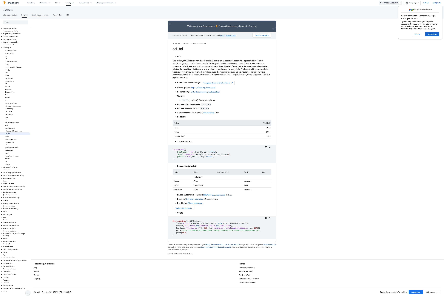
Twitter (36, 275)
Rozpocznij (432, 34)
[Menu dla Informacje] (50, 3)
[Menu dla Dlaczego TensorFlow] (116, 3)
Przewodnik (57, 15)
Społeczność (84, 3)
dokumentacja (208, 113)
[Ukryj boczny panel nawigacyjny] (28, 293)
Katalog (24, 15)
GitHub (426, 3)
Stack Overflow (244, 275)
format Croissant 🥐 (210, 26)
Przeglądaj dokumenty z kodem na (218, 83)
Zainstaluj (31, 3)
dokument (214, 195)
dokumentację (232, 26)
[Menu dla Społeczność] (91, 3)
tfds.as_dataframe (194, 203)
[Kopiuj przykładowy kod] (269, 146)
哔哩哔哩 (37, 279)
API (56, 3)
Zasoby (68, 3)
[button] (15, 28)
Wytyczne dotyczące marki (249, 279)
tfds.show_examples (194, 199)
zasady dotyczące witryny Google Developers (215, 247)
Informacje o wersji (246, 271)
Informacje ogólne (10, 15)
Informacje (43, 3)
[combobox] (390, 3)
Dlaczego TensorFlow (105, 3)
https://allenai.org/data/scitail (203, 88)
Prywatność (46, 292)
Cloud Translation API (228, 35)
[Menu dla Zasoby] (74, 3)
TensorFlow (176, 43)
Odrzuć (417, 34)
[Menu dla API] (60, 3)
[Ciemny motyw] (266, 146)
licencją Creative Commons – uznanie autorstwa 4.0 (222, 245)
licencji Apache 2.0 (269, 245)
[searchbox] (15, 22)
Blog (35, 268)
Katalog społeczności (40, 15)
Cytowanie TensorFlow (247, 282)
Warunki (37, 292)
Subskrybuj (415, 292)
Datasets (8, 10)
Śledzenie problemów (247, 268)
